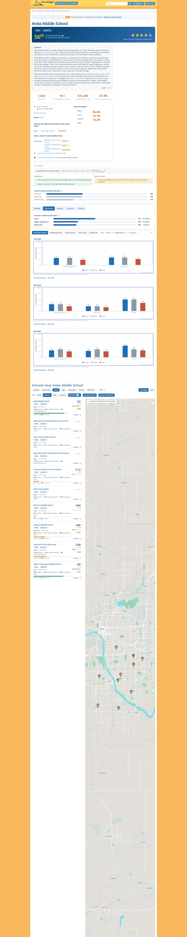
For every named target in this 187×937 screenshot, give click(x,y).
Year (102, 233)
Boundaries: (89, 395)
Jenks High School (47, 131)
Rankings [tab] (37, 208)
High (63, 390)
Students (62, 395)
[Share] (134, 3)
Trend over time (70, 233)
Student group (120, 233)
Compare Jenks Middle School (47, 158)
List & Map (143, 390)
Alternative (72, 390)
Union (35, 550)
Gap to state (82, 233)
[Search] (130, 3)
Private (81, 390)
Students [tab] (70, 208)
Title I (102, 390)
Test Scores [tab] (49, 208)
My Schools (73, 395)
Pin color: (106, 395)
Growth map (93, 233)
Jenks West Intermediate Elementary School (51, 453)
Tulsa (35, 475)
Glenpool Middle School (101, 74)
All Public (36, 390)
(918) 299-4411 (41, 113)
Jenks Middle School (42, 401)
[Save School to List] (80, 415)
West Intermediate (41, 489)
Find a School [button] (60, 3)
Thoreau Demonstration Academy (47, 469)
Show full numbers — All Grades (44, 370)
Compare (76, 414)
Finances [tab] (81, 208)
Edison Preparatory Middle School (47, 564)
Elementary (46, 390)
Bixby (35, 443)
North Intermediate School (44, 437)
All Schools (91, 390)
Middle (56, 390)
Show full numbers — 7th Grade (44, 278)
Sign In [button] (141, 3)
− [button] (152, 404)
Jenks (42, 117)
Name (39, 395)
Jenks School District (47, 52)
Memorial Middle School (43, 505)
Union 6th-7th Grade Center (47, 76)
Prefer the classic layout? (113, 17)
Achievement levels (56, 233)
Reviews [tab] (60, 208)
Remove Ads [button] (150, 3)
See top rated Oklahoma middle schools (52, 153)
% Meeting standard (39, 233)
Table (152, 390)
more (79, 123)
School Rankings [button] (72, 3)
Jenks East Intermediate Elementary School (51, 421)
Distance (47, 395)
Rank (54, 395)
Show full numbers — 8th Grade (44, 324)
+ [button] (152, 401)
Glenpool (36, 530)
